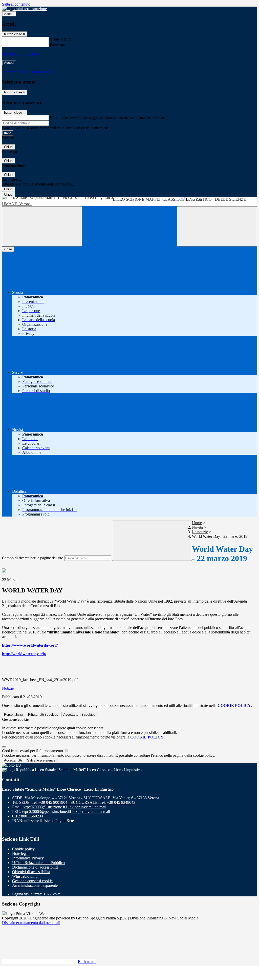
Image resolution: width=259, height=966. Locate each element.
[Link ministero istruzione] (24, 9)
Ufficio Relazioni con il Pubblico (38, 862)
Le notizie (200, 532)
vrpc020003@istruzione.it (65, 807)
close (8, 249)
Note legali (21, 853)
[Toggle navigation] (42, 226)
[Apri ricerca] (217, 226)
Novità (197, 527)
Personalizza (13, 714)
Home (197, 523)
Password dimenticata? (20, 53)
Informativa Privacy (28, 858)
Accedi (9, 14)
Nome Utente (60, 39)
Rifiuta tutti (43, 714)
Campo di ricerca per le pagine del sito (32, 558)
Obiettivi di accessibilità (31, 872)
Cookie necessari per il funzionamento (33, 751)
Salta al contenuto (16, 4)
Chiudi (8, 147)
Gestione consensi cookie (32, 881)
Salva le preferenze (41, 760)
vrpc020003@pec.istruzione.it (66, 811)
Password (57, 44)
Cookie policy (23, 849)
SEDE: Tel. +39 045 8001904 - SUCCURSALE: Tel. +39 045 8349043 (77, 802)
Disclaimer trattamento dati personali (31, 922)
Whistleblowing (24, 876)
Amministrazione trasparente (35, 885)
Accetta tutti (79, 714)
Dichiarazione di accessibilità (35, 867)
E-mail (55, 117)
